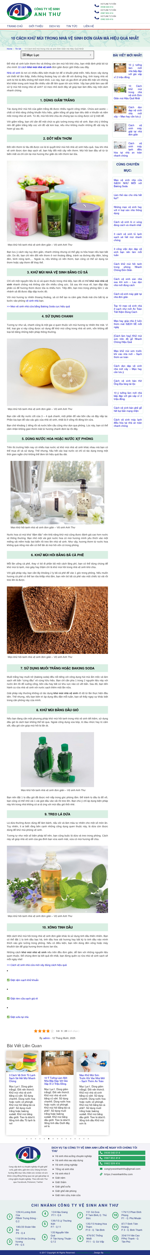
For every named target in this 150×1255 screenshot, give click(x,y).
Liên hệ (88, 26)
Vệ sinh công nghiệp (66, 1164)
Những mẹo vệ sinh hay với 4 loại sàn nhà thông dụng (128, 210)
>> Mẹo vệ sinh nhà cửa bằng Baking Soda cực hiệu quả (38, 306)
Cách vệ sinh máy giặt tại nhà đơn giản (135, 129)
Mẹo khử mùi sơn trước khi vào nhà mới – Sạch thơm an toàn (128, 354)
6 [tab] (48, 1138)
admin (46, 1038)
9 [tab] (61, 1138)
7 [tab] (53, 1138)
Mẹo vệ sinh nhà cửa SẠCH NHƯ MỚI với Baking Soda (128, 183)
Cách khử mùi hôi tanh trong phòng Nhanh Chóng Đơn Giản (128, 267)
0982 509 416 (112, 1163)
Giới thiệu (36, 26)
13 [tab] (79, 1138)
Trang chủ (15, 26)
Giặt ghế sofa (62, 1186)
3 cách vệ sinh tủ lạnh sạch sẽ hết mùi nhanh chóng (128, 237)
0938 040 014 (112, 1152)
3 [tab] (35, 1138)
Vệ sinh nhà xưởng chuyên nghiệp (73, 1156)
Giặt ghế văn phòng (65, 1190)
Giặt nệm (60, 1177)
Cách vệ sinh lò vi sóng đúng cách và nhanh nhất (128, 223)
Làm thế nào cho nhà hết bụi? (128, 196)
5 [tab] (44, 1138)
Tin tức (71, 26)
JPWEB (106, 1252)
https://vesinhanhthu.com (118, 1174)
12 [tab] (75, 1138)
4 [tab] (39, 1138)
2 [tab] (31, 1138)
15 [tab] (88, 1138)
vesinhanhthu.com (84, 1252)
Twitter (39, 1182)
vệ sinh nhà (32, 300)
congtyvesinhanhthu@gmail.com (122, 1168)
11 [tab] (70, 1138)
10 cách (22, 67)
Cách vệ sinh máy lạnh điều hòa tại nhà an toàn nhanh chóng (128, 422)
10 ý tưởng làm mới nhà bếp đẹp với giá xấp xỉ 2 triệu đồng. (128, 396)
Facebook (21, 1182)
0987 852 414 (112, 1158)
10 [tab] (66, 1138)
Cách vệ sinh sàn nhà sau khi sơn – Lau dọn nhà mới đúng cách (128, 282)
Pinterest (31, 1182)
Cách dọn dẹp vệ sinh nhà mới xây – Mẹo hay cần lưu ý (128, 369)
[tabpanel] (22, 1093)
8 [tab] (57, 1138)
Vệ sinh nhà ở (62, 1173)
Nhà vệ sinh (13, 73)
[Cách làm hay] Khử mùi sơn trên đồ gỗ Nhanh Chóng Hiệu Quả (128, 339)
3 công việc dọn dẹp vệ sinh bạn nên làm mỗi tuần (128, 252)
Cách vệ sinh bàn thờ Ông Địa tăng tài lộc (128, 382)
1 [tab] (26, 1138)
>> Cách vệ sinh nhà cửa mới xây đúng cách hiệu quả (37, 965)
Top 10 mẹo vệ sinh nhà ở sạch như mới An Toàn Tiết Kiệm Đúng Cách (128, 309)
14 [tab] (83, 1138)
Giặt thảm (60, 1182)
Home (9, 48)
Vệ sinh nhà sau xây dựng (69, 1160)
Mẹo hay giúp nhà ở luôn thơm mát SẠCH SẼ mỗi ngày (128, 324)
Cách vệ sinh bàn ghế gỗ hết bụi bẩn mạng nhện (128, 409)
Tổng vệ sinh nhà (64, 1169)
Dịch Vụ (54, 26)
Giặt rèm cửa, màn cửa (67, 1195)
